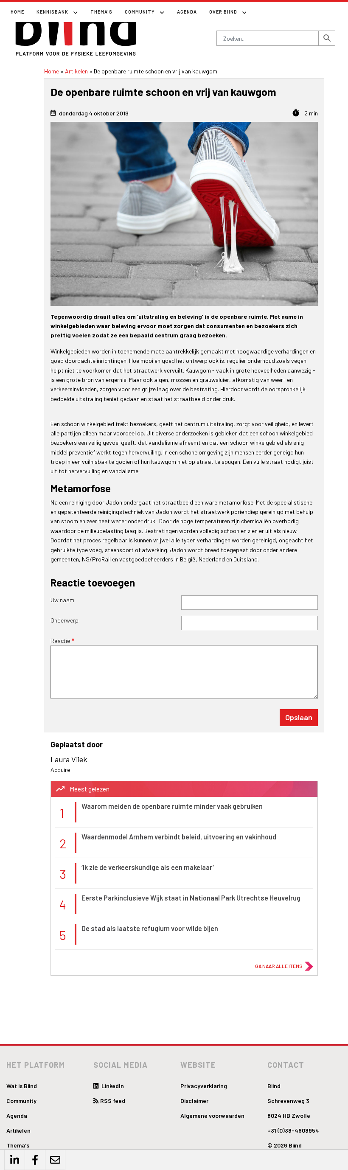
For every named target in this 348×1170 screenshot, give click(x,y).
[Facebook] (35, 1160)
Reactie (60, 640)
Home (17, 11)
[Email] (55, 1160)
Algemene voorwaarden (212, 1115)
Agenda (187, 11)
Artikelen (76, 71)
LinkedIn (112, 1085)
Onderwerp (65, 620)
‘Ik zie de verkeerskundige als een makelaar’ (147, 867)
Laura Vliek (69, 759)
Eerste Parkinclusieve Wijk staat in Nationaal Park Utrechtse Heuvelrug (190, 898)
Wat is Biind (21, 1085)
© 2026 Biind (284, 1145)
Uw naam (62, 599)
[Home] (76, 30)
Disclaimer (194, 1100)
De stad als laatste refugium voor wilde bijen (149, 928)
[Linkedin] (14, 1160)
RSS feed (112, 1100)
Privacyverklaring (203, 1085)
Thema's (101, 11)
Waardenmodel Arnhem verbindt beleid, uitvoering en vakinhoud (178, 837)
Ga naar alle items (279, 966)
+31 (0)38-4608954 (293, 1130)
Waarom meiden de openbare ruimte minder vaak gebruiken (172, 806)
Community (21, 1100)
